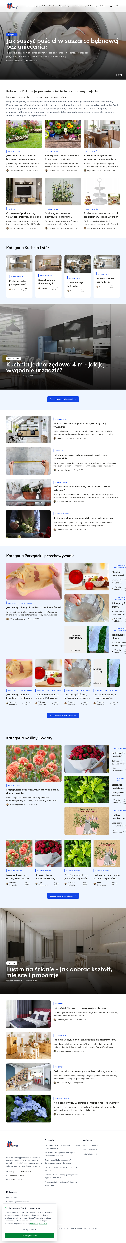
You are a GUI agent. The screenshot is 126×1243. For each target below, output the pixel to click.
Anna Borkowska (13, 376)
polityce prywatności (38, 1223)
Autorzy (87, 1140)
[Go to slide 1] (116, 75)
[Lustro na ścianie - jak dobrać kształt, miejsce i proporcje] (63, 951)
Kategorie (11, 1192)
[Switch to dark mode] (117, 6)
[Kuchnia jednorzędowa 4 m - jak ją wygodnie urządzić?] (63, 347)
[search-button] (111, 6)
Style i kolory (92, 6)
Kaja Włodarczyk (90, 1154)
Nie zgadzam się (29, 1229)
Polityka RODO (63, 1228)
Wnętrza (102, 6)
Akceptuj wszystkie (29, 1235)
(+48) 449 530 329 (16, 1175)
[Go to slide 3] (121, 75)
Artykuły (49, 1140)
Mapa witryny (93, 1228)
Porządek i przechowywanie (63, 6)
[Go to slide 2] (119, 75)
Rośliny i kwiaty (80, 6)
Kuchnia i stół (46, 6)
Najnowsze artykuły (33, 6)
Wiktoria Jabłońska (14, 61)
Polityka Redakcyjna (78, 1228)
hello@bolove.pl (15, 1179)
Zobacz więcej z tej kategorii (61, 399)
